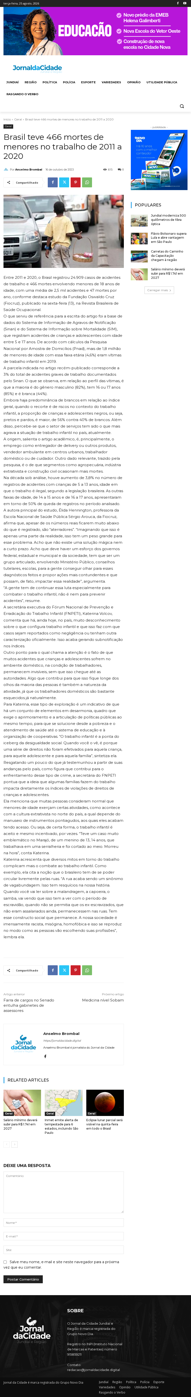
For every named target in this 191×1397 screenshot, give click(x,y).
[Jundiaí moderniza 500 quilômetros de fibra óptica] (139, 221)
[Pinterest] (76, 182)
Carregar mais (157, 290)
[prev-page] (6, 1144)
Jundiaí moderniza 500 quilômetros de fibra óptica (168, 220)
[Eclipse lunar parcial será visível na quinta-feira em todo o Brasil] (105, 1103)
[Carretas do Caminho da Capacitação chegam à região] (139, 256)
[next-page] (14, 1144)
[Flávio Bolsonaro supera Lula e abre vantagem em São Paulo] (139, 239)
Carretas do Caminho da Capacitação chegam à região (167, 256)
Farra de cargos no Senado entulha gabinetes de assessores (28, 1005)
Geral (18, 119)
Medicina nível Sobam (103, 1000)
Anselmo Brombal (28, 169)
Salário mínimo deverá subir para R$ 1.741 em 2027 (20, 1124)
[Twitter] (64, 182)
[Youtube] (185, 3)
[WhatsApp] (87, 182)
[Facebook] (178, 3)
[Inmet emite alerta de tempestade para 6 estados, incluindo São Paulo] (63, 1103)
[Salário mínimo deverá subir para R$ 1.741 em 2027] (22, 1103)
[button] (182, 106)
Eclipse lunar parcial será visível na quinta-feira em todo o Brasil (104, 1124)
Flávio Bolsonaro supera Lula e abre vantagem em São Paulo (169, 238)
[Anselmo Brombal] (6, 169)
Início (7, 119)
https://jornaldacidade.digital (62, 1040)
